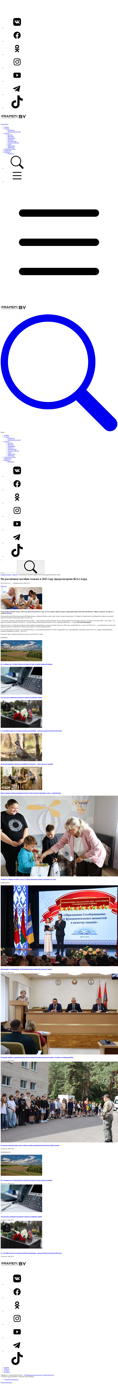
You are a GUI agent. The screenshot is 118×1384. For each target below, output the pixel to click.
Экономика (11, 147)
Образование (11, 138)
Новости (6, 133)
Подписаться (4, 124)
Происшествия (12, 141)
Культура (10, 135)
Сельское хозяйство (13, 142)
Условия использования (11, 1379)
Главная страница (6, 574)
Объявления (7, 150)
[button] (17, 168)
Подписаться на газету (14, 132)
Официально (11, 146)
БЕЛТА (9, 613)
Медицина (11, 136)
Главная (6, 127)
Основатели (11, 130)
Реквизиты (11, 153)
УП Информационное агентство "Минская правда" (39, 1375)
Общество (11, 139)
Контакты (7, 152)
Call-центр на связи (10, 149)
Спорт (9, 144)
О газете (6, 128)
